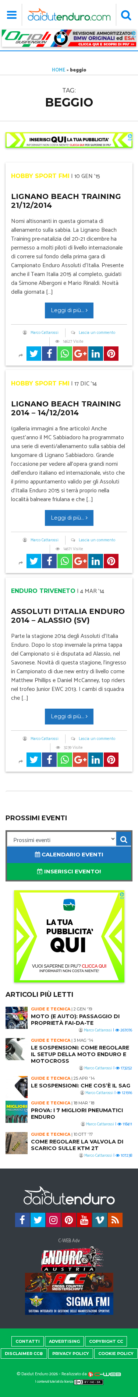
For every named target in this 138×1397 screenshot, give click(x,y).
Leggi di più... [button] (68, 310)
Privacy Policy (70, 1353)
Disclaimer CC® (24, 1353)
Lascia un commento (97, 332)
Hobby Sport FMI (40, 175)
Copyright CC (106, 1341)
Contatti (27, 1341)
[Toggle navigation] (12, 15)
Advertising (64, 1341)
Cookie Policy (116, 1353)
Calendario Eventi (71, 854)
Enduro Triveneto (43, 590)
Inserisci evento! (72, 871)
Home (59, 70)
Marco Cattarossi (45, 332)
